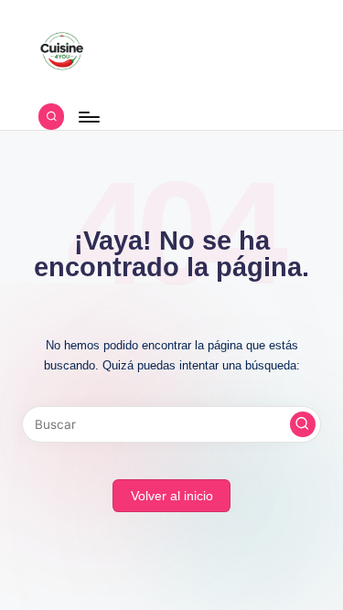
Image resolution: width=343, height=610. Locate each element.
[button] (303, 424)
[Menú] (88, 117)
